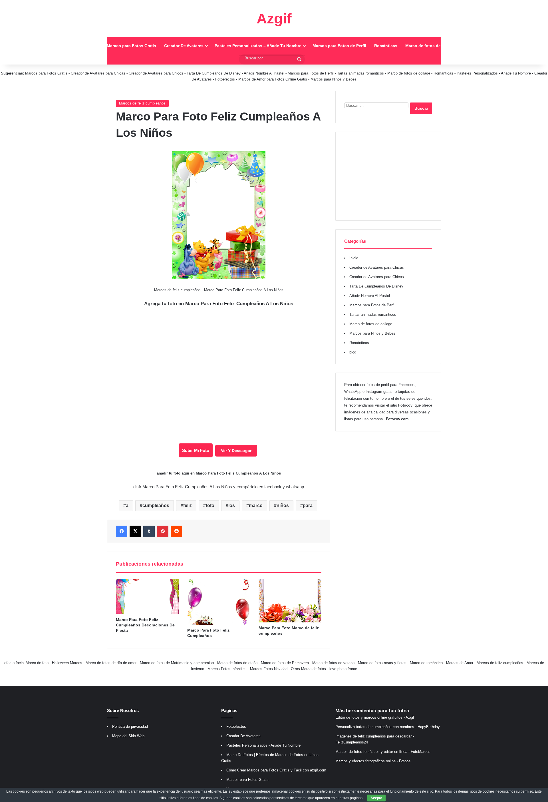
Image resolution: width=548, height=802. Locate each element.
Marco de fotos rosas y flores (382, 663)
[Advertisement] (388, 176)
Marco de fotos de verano (333, 663)
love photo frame (343, 669)
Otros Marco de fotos (309, 669)
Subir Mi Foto (195, 450)
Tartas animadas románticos (361, 73)
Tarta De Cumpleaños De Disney (214, 73)
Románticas (385, 45)
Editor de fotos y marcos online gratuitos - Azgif (374, 717)
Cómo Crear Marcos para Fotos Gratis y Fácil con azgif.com (276, 770)
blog (352, 352)
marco (256, 505)
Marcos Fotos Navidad (268, 669)
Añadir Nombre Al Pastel (264, 73)
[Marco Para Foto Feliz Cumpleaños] (218, 602)
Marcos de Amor (459, 663)
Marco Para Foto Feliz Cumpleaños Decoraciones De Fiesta (145, 625)
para (308, 505)
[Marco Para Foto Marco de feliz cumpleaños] (290, 600)
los (231, 505)
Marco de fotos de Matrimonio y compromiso (177, 663)
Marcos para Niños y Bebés (333, 79)
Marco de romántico (426, 663)
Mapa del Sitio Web (128, 736)
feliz (187, 505)
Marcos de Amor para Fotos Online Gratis (272, 79)
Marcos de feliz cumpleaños (142, 103)
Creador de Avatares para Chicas (98, 73)
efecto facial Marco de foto (26, 663)
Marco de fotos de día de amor (111, 663)
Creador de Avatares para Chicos (156, 73)
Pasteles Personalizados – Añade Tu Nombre (258, 45)
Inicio (93, 45)
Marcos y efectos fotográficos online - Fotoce (372, 761)
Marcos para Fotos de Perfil (339, 45)
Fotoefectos (225, 79)
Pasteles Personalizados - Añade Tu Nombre (494, 73)
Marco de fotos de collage (430, 45)
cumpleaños (155, 505)
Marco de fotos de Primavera (285, 663)
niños (283, 505)
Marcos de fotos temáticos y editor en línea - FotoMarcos (382, 751)
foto (210, 505)
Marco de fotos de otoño (237, 663)
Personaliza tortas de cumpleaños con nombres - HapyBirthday (387, 727)
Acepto (376, 798)
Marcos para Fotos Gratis (131, 45)
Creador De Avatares (184, 45)
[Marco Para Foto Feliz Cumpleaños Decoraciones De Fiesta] (147, 596)
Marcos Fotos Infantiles (227, 669)
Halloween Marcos (67, 663)
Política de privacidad (130, 726)
